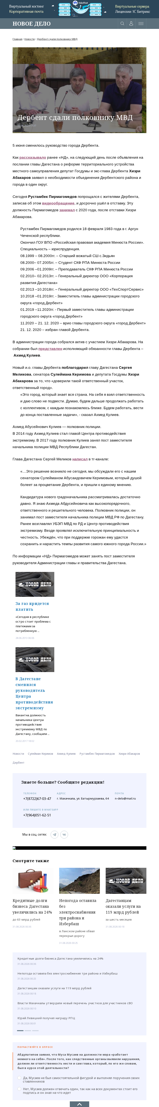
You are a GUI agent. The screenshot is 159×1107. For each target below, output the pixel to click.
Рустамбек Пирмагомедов (97, 753)
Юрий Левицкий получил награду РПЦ (46, 1018)
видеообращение (58, 203)
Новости (29, 39)
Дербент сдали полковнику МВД (57, 39)
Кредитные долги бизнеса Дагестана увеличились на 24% (60, 958)
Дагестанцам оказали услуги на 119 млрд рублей (54, 988)
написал (80, 459)
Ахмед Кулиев (66, 753)
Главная (17, 39)
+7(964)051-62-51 (37, 815)
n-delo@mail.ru (125, 798)
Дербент (18, 762)
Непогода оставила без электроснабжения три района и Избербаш (67, 973)
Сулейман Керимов (40, 753)
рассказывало (32, 157)
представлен (50, 349)
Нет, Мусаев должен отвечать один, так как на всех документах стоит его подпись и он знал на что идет (80, 1090)
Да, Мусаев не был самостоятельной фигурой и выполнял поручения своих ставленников (81, 1079)
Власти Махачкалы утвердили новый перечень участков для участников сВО (75, 1003)
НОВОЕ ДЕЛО (32, 23)
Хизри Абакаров (129, 753)
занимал (67, 210)
